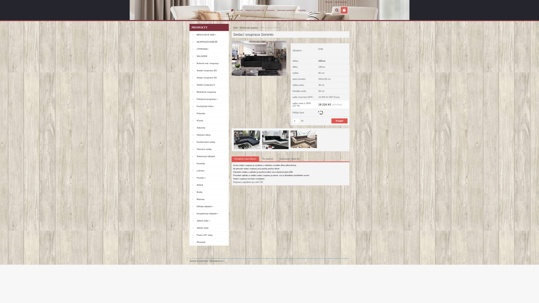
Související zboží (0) (289, 159)
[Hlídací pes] (320, 112)
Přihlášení (329, 2)
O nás (240, 10)
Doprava (270, 10)
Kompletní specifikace (245, 159)
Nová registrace (341, 2)
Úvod (235, 28)
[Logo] (208, 10)
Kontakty (302, 10)
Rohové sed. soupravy (249, 28)
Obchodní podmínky (286, 10)
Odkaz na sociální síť (254, 10)
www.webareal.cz (216, 261)
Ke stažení (268, 159)
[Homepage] (232, 10)
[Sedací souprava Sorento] (259, 42)
